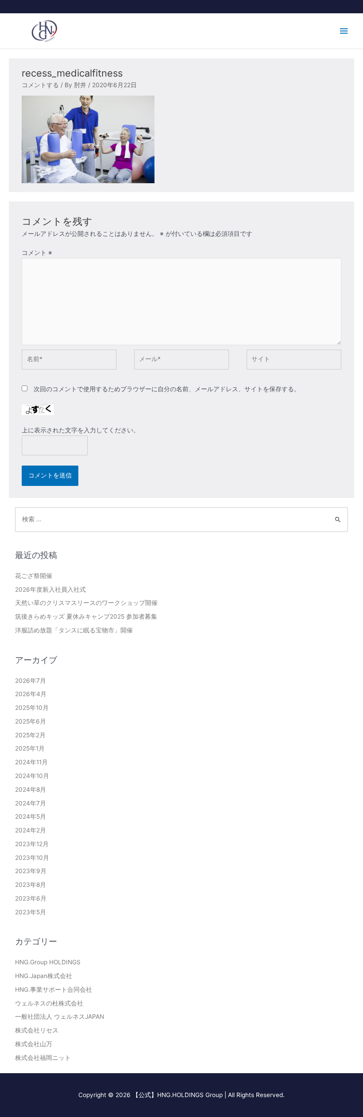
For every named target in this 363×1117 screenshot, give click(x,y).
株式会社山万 (33, 1044)
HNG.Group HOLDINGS (48, 962)
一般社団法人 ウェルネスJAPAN (59, 1016)
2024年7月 (30, 803)
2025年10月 (32, 707)
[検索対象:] (181, 519)
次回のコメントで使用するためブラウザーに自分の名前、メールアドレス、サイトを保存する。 (167, 389)
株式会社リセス (36, 1030)
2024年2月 (30, 830)
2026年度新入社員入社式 (50, 589)
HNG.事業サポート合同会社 (53, 989)
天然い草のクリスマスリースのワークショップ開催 (86, 602)
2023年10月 (32, 857)
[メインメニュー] (344, 31)
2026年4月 (30, 693)
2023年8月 (30, 884)
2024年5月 (30, 816)
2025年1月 (30, 748)
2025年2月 (30, 735)
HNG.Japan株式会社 (43, 975)
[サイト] (294, 361)
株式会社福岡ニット (43, 1057)
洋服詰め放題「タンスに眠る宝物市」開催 (74, 630)
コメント (37, 252)
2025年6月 (30, 721)
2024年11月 (31, 762)
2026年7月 (30, 680)
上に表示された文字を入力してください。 (80, 430)
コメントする (40, 85)
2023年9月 (30, 870)
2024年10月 (32, 775)
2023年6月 (30, 898)
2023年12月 (32, 843)
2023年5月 (30, 912)
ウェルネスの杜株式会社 (49, 1003)
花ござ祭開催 (33, 575)
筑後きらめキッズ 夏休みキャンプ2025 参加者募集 (86, 616)
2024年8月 (30, 789)
